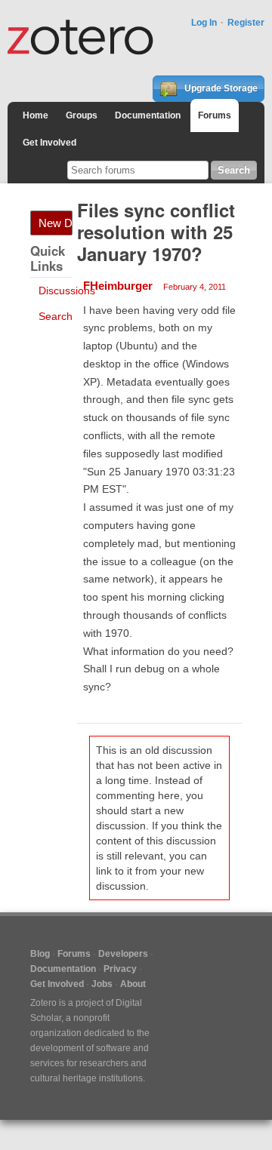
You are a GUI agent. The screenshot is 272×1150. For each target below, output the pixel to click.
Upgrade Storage (220, 88)
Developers (123, 954)
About (133, 984)
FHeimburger (118, 285)
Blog (40, 954)
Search (56, 316)
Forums (214, 115)
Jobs (102, 984)
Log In (204, 22)
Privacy (120, 969)
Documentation (148, 115)
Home (35, 115)
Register (245, 22)
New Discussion (56, 223)
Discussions (67, 290)
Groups (81, 115)
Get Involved (49, 142)
